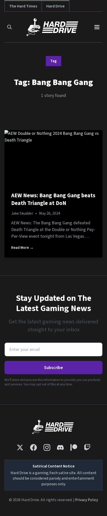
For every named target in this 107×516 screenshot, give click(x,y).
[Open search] (9, 27)
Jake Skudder (22, 213)
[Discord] (60, 447)
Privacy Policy (86, 500)
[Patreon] (73, 447)
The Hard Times (23, 6)
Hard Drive (55, 6)
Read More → (22, 247)
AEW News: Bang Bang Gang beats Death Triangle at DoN (53, 199)
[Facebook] (33, 447)
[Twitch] (87, 447)
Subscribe (53, 368)
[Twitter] (20, 447)
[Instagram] (47, 447)
